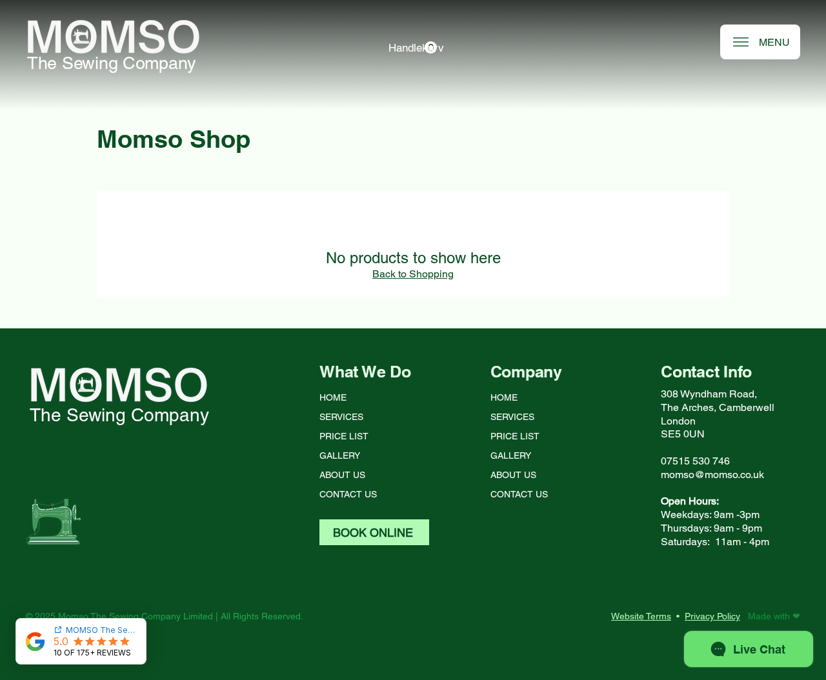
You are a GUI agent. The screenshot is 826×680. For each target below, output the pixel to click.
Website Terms (641, 616)
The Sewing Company (111, 63)
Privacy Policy (712, 616)
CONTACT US (348, 494)
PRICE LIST (343, 436)
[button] (412, 47)
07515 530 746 (695, 461)
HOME (333, 397)
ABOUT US (342, 475)
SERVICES (341, 417)
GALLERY (339, 455)
